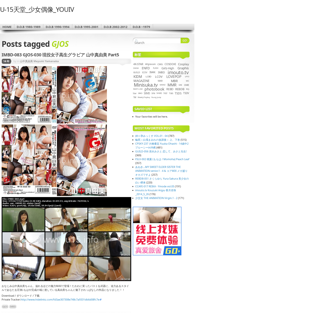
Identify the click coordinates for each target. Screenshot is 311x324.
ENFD (146, 68)
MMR (172, 84)
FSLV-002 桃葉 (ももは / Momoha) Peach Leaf (162, 159)
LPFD (187, 76)
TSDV (186, 93)
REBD (169, 89)
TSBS (171, 93)
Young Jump (156, 97)
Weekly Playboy (144, 97)
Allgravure (150, 64)
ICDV (144, 72)
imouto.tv (178, 72)
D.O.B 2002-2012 (115, 27)
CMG (160, 64)
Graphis (183, 68)
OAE (180, 85)
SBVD (147, 93)
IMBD (13, 306)
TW (134, 97)
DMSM (135, 68)
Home (7, 27)
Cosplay (183, 64)
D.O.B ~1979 (141, 27)
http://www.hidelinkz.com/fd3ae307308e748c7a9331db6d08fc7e (60, 299)
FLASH (155, 68)
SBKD (140, 93)
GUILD (136, 72)
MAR (160, 80)
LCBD (148, 76)
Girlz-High (167, 68)
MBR (174, 81)
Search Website (185, 40)
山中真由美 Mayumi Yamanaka (39, 61)
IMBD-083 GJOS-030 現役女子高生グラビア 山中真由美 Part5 (60, 55)
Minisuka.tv (146, 85)
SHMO (159, 93)
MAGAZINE (141, 81)
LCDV (158, 76)
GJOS (5, 306)
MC (187, 80)
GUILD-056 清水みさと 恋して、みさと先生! (161, 151)
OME (186, 84)
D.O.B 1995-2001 (86, 27)
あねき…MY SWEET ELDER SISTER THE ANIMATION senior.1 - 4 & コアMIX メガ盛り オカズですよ (161, 170)
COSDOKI (170, 64)
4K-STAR (138, 64)
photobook (154, 89)
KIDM (137, 76)
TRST (165, 93)
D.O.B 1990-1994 (57, 27)
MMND (162, 85)
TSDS (178, 93)
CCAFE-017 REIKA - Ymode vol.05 (154, 186)
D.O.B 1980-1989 (28, 27)
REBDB (179, 89)
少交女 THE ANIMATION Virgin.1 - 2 (156, 198)
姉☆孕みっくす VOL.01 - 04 (151, 136)
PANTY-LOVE (138, 89)
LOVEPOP (173, 76)
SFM (153, 93)
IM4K (153, 72)
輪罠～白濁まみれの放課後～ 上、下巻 (157, 140)
